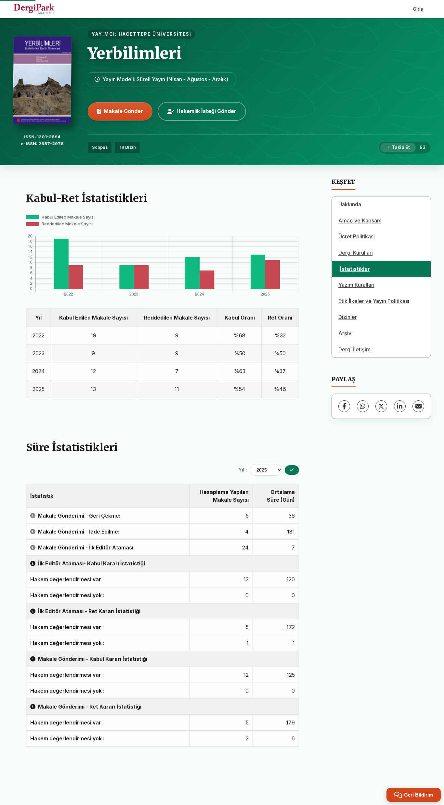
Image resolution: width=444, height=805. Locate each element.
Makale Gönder (123, 111)
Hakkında (349, 204)
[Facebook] (344, 406)
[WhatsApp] (363, 406)
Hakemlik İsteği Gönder (206, 111)
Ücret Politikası (356, 236)
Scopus (100, 147)
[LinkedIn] (400, 406)
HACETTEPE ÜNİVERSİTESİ (155, 34)
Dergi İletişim (354, 349)
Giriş (418, 9)
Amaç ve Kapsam (360, 220)
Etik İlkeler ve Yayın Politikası (373, 301)
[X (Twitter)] (381, 406)
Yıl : (243, 469)
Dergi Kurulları (355, 252)
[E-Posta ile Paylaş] (418, 406)
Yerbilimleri (135, 53)
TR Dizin (127, 147)
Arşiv (344, 333)
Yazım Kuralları (356, 285)
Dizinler (347, 317)
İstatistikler (355, 269)
